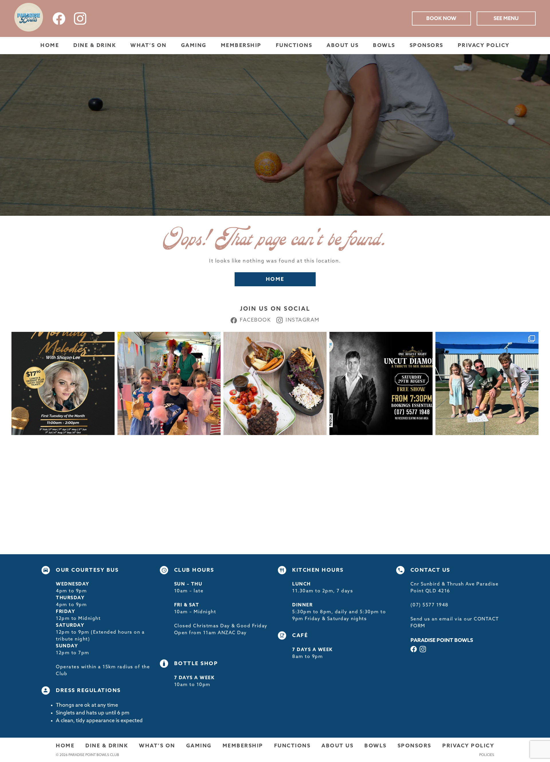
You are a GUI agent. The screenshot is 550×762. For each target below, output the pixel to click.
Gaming (194, 45)
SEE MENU (506, 18)
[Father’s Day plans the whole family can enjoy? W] (487, 383)
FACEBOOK (255, 320)
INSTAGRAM (302, 320)
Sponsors (426, 45)
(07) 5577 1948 (429, 605)
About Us (343, 45)
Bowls (384, 45)
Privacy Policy (484, 45)
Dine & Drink (94, 45)
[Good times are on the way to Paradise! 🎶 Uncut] (381, 383)
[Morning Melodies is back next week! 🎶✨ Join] (63, 383)
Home (49, 45)
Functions (294, 45)
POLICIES (486, 755)
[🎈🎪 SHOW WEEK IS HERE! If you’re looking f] (169, 383)
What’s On (148, 45)
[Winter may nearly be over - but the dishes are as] (275, 383)
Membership (241, 45)
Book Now (441, 18)
